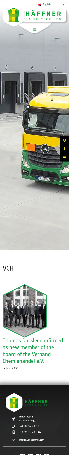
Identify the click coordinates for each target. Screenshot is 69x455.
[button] (35, 29)
